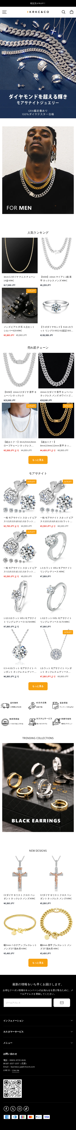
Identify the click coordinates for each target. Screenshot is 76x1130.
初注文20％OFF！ (38, 3)
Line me (15, 1070)
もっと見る (38, 459)
